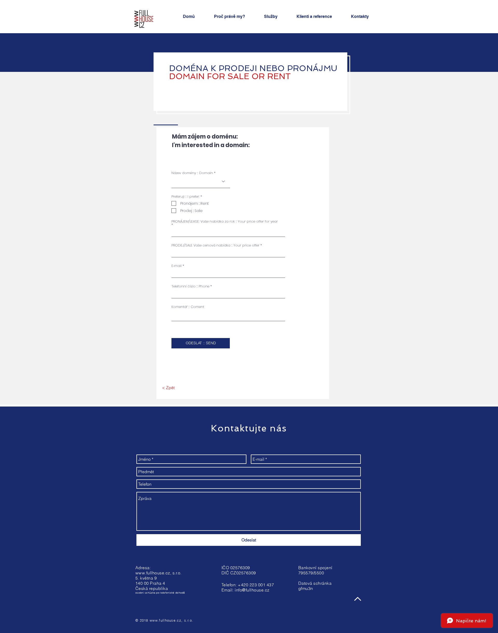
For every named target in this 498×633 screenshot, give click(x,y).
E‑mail (176, 265)
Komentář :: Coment (187, 306)
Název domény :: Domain (192, 173)
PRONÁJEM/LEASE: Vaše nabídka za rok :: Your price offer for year (224, 222)
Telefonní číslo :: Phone (190, 286)
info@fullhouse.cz (252, 590)
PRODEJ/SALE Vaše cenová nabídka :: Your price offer (215, 245)
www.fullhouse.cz (152, 572)
